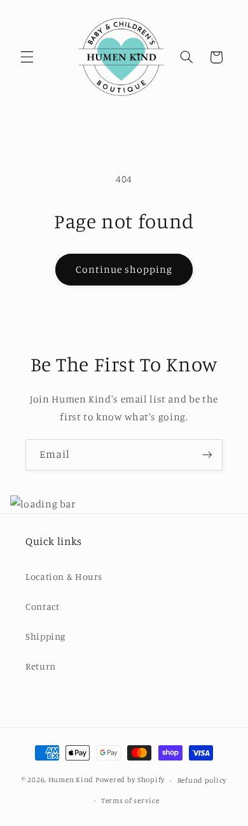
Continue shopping (124, 269)
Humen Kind (70, 780)
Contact (42, 606)
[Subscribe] (207, 455)
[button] (26, 57)
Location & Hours (63, 576)
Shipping (45, 636)
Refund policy (202, 780)
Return (40, 666)
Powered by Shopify (130, 780)
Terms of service (130, 800)
